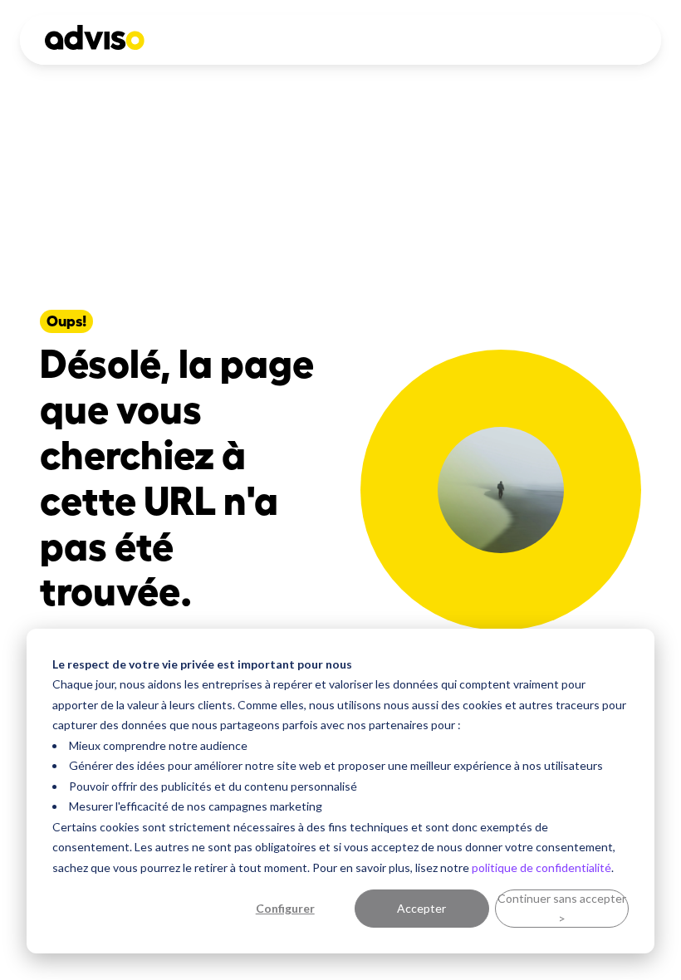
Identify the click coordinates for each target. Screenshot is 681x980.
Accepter (421, 908)
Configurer (285, 908)
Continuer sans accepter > (561, 908)
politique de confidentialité (541, 867)
